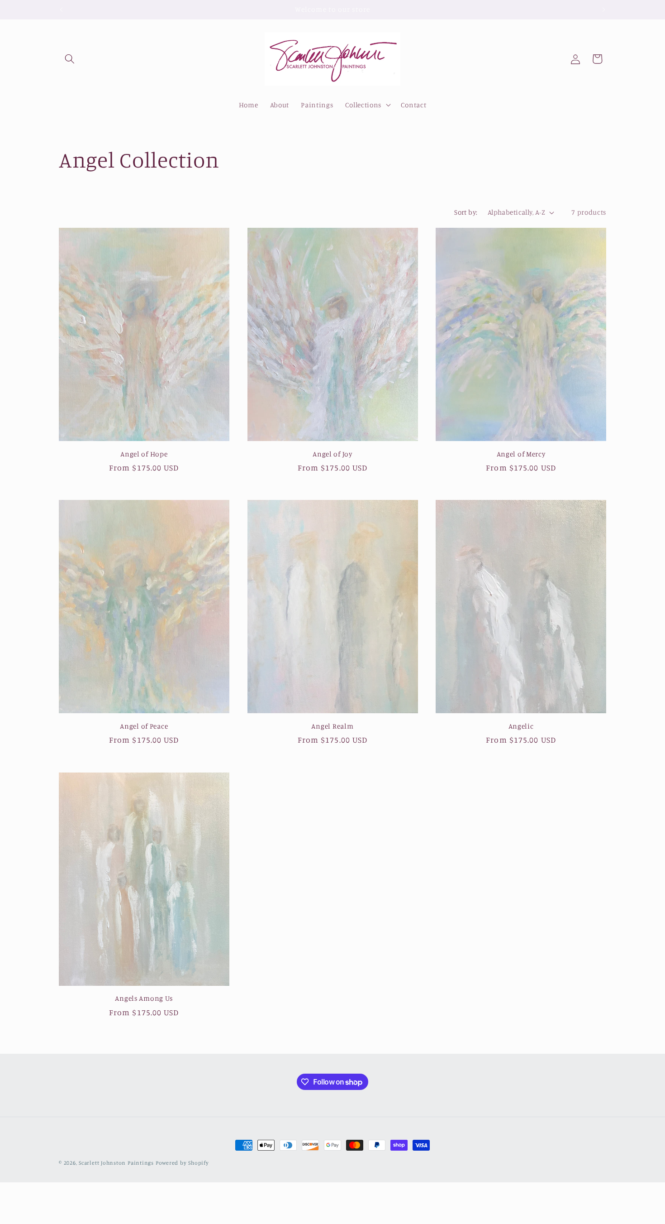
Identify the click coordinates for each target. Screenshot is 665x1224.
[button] (70, 59)
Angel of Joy (332, 454)
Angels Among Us (144, 998)
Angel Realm (332, 726)
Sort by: (466, 212)
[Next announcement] (604, 9)
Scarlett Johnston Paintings (116, 1162)
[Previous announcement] (61, 9)
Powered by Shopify (182, 1162)
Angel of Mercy (521, 454)
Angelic (521, 726)
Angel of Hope (143, 454)
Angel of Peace (144, 726)
